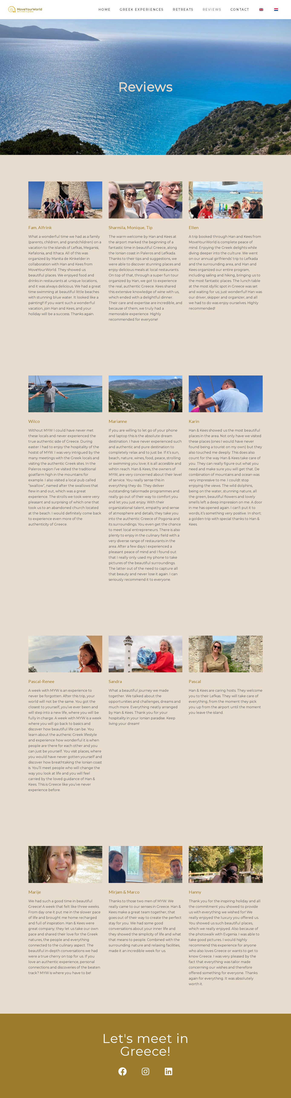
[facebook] (122, 1071)
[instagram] (145, 1071)
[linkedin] (168, 1071)
